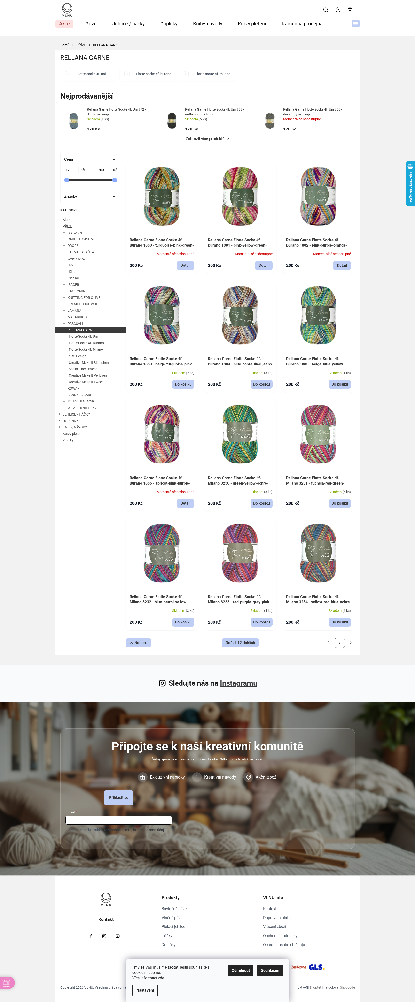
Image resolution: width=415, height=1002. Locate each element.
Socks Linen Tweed (83, 369)
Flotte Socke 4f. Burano (86, 343)
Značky (68, 440)
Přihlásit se (118, 797)
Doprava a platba (278, 917)
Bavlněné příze (174, 908)
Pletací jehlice (173, 926)
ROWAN (74, 388)
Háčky (167, 936)
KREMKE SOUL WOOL (84, 304)
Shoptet (315, 987)
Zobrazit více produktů (205, 139)
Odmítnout (241, 970)
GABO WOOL (77, 259)
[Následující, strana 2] (340, 643)
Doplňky (169, 944)
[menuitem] (64, 24)
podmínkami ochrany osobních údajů (138, 830)
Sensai (74, 278)
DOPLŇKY (70, 421)
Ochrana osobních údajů (284, 944)
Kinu (72, 271)
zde (161, 978)
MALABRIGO (77, 317)
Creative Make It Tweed (86, 382)
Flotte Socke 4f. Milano (86, 349)
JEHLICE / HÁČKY (76, 414)
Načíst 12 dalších (240, 642)
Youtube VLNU (117, 936)
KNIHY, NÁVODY (75, 427)
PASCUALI (75, 324)
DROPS (73, 246)
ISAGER (73, 285)
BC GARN (75, 233)
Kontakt (269, 908)
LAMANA (74, 310)
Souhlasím (270, 970)
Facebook (91, 936)
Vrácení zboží (274, 926)
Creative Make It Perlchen (88, 375)
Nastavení (145, 990)
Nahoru (140, 642)
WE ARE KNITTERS (82, 408)
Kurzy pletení (72, 434)
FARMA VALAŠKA (81, 252)
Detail (185, 265)
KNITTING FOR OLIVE (84, 298)
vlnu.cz (104, 936)
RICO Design (77, 356)
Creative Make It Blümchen (89, 362)
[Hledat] (326, 10)
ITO (70, 265)
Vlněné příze (172, 917)
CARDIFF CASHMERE (84, 239)
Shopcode (347, 987)
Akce (66, 220)
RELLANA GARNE (81, 330)
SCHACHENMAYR (81, 401)
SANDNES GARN (80, 395)
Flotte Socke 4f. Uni (83, 336)
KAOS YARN (77, 291)
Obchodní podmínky (280, 936)
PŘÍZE (67, 226)
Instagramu (238, 683)
